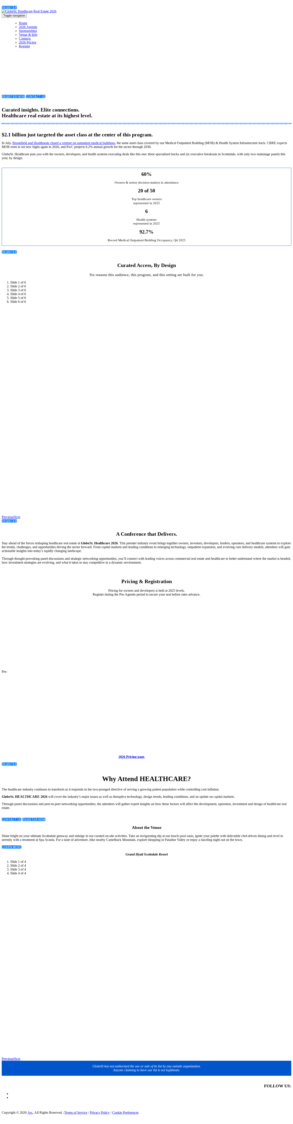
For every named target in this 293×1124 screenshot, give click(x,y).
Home (23, 23)
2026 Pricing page (131, 757)
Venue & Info (28, 34)
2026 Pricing (27, 42)
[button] (9, 7)
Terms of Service (75, 1112)
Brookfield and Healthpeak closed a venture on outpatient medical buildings (63, 143)
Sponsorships (28, 31)
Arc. (30, 1112)
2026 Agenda (28, 27)
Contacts (25, 38)
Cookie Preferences (125, 1112)
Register (24, 46)
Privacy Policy (100, 1112)
